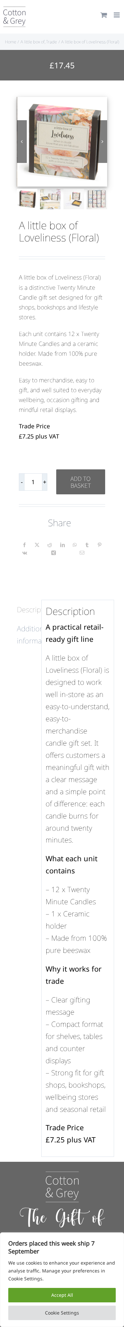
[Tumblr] (87, 545)
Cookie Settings (62, 1313)
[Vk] (24, 553)
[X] (37, 545)
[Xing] (53, 553)
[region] (62, 1279)
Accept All (62, 1295)
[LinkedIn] (62, 545)
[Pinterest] (99, 545)
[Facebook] (24, 545)
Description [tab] (27, 609)
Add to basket (80, 481)
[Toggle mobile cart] (104, 14)
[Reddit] (49, 545)
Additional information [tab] (27, 634)
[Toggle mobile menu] (117, 14)
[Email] (82, 553)
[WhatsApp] (74, 545)
